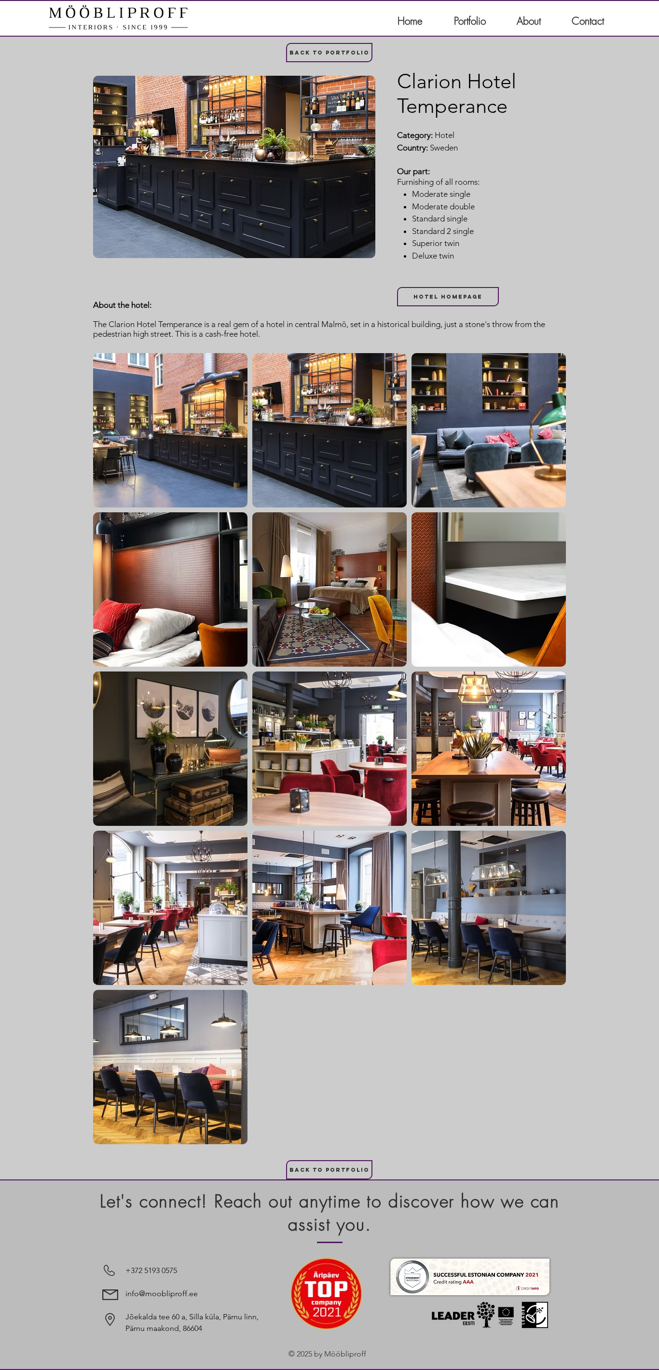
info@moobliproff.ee (161, 1293)
